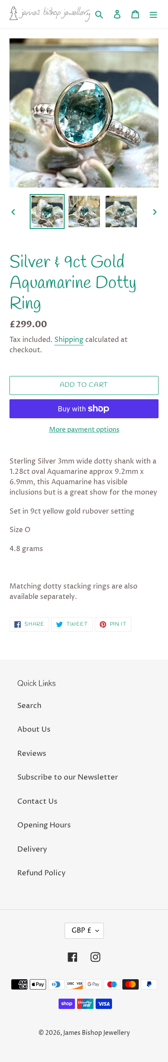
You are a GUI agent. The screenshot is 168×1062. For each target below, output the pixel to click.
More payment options (84, 429)
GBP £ (81, 930)
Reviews (31, 754)
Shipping (69, 340)
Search (29, 706)
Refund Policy (41, 873)
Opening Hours (44, 825)
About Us (33, 729)
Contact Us (37, 801)
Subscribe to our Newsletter (67, 777)
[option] (47, 211)
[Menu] (153, 14)
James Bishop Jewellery (96, 1033)
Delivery (32, 849)
